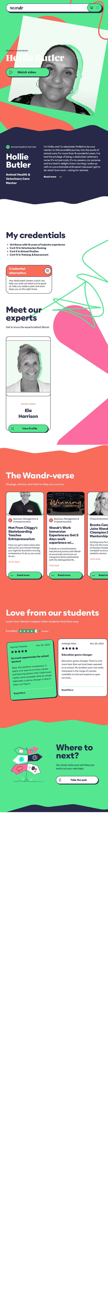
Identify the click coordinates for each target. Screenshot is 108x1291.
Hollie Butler (22, 50)
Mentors (10, 50)
